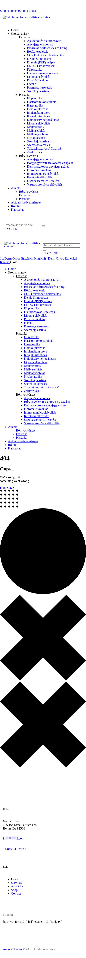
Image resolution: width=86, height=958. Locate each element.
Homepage (7, 487)
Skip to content (9, 10)
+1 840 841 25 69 (14, 848)
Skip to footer (27, 10)
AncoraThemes (12, 949)
